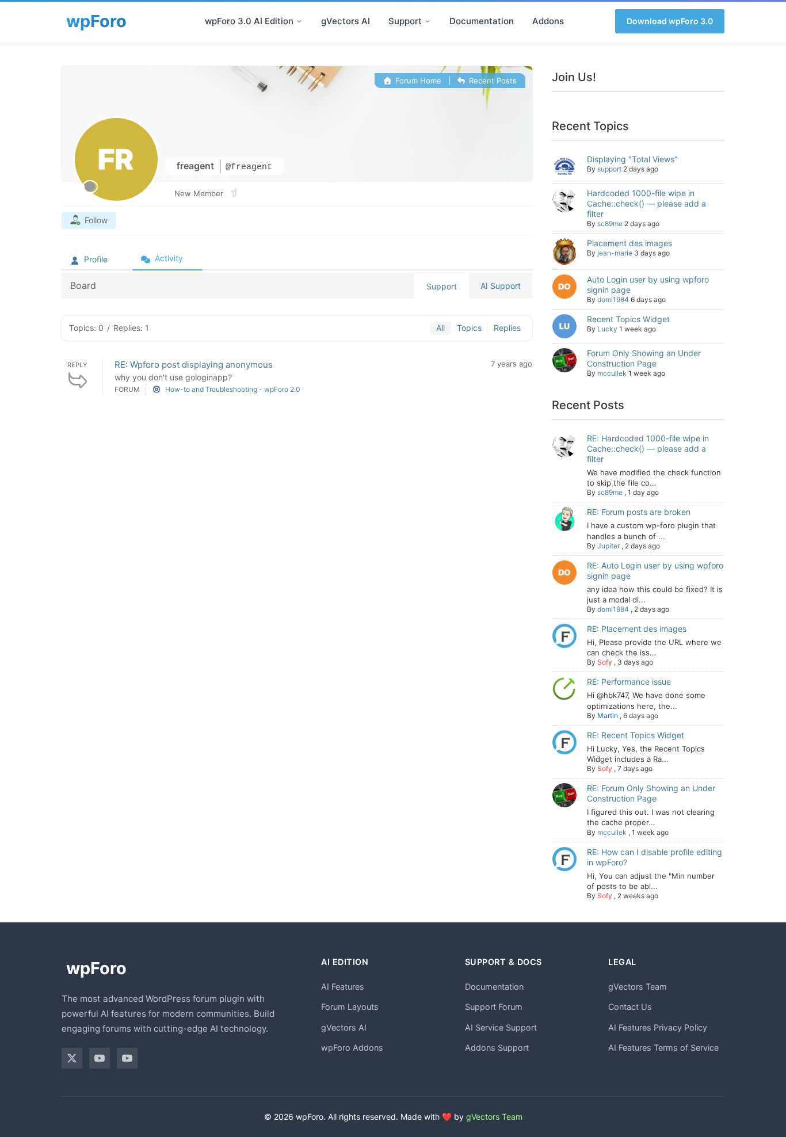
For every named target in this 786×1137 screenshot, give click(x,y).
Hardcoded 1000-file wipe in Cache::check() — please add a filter (646, 203)
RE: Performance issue (629, 681)
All (440, 328)
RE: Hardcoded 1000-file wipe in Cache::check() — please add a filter (648, 448)
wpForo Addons (352, 1047)
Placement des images (629, 243)
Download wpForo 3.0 (670, 21)
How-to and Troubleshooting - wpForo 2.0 (232, 389)
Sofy (604, 662)
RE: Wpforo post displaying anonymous (194, 364)
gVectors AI (345, 21)
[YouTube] (99, 1058)
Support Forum (493, 1007)
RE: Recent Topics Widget (635, 735)
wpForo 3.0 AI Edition (249, 21)
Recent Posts (492, 80)
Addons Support (497, 1047)
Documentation (481, 21)
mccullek (612, 373)
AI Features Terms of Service (663, 1047)
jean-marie (614, 253)
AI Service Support (501, 1027)
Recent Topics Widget (628, 319)
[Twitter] (72, 1058)
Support (405, 21)
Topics (469, 328)
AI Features (342, 986)
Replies (507, 328)
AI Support (500, 286)
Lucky (607, 329)
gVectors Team (637, 986)
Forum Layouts (350, 1007)
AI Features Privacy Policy (657, 1027)
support (609, 169)
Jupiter (608, 545)
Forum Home (417, 80)
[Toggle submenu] (299, 21)
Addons (548, 21)
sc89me (610, 223)
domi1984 (613, 299)
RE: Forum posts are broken (638, 512)
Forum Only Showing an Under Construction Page (644, 358)
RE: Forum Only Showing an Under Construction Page (651, 793)
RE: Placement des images (636, 629)
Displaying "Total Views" (632, 159)
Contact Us (630, 1007)
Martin (607, 715)
